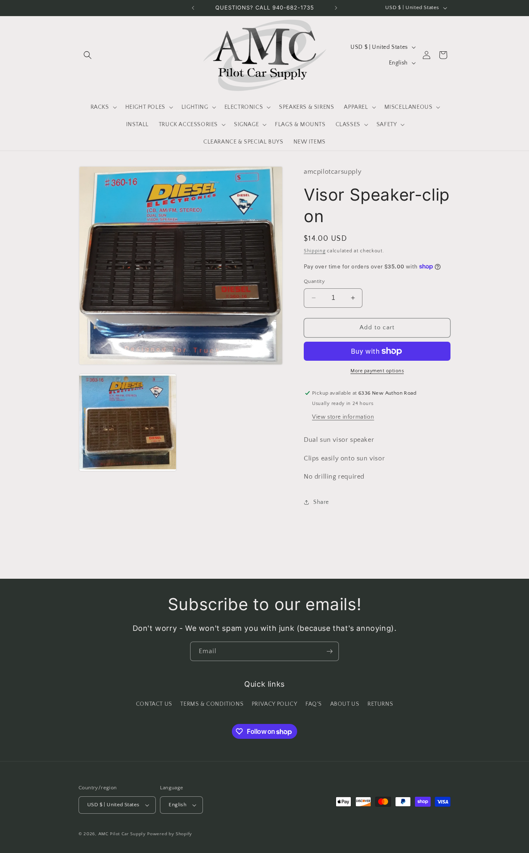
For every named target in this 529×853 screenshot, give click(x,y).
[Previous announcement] (193, 8)
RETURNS (380, 704)
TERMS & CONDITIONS (211, 704)
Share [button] (321, 502)
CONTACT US (154, 704)
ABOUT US (345, 704)
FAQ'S (313, 704)
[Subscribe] (329, 651)
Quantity (314, 281)
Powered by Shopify (169, 833)
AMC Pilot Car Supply (122, 833)
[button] (88, 55)
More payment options (377, 371)
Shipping (315, 251)
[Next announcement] (336, 8)
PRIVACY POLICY (274, 704)
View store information (343, 417)
